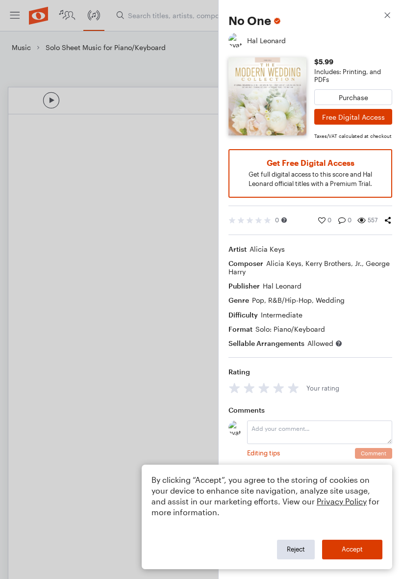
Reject (296, 549)
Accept (352, 549)
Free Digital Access (353, 117)
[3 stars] (264, 388)
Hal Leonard (282, 286)
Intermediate (281, 315)
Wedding (330, 300)
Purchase (353, 97)
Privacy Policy (342, 501)
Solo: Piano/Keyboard (290, 329)
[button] (284, 220)
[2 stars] (249, 388)
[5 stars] (293, 388)
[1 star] (234, 388)
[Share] (387, 220)
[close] (387, 16)
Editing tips (263, 453)
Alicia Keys (267, 249)
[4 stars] (279, 388)
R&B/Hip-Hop (290, 300)
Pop (258, 300)
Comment (373, 453)
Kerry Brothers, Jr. (333, 263)
